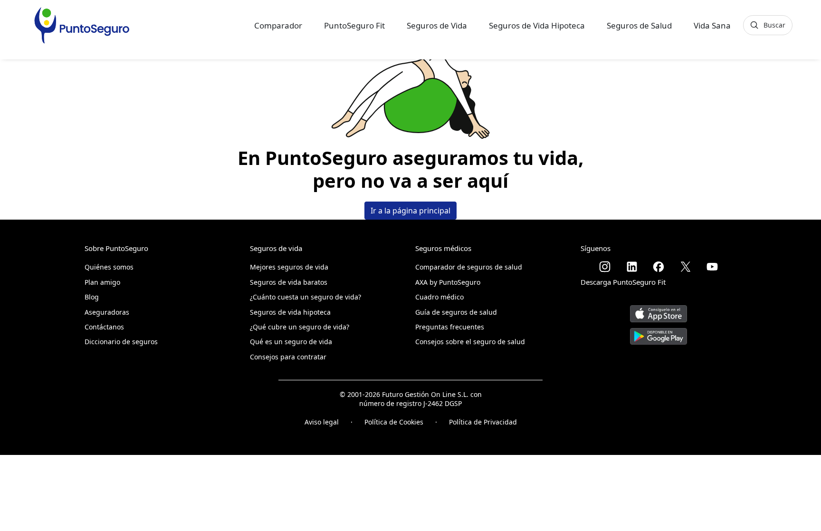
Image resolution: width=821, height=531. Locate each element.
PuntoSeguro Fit (354, 25)
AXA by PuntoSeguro (447, 282)
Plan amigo (102, 282)
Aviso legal (322, 421)
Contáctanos (104, 326)
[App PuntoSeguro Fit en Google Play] (658, 332)
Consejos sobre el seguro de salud (470, 341)
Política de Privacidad (483, 421)
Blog (92, 296)
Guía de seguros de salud (456, 312)
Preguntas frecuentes (449, 326)
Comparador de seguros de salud (468, 266)
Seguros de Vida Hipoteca (537, 25)
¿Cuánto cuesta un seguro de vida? (305, 296)
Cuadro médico (439, 296)
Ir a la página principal (410, 210)
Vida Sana (712, 25)
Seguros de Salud (639, 25)
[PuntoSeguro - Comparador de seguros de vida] (82, 25)
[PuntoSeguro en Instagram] (605, 266)
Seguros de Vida (437, 25)
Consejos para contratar (288, 356)
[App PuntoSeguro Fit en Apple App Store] (658, 310)
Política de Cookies (393, 421)
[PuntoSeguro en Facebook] (658, 266)
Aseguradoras (107, 312)
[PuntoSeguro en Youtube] (712, 266)
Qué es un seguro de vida (291, 341)
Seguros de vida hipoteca (290, 312)
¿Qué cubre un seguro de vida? (299, 326)
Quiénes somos (109, 266)
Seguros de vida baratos (288, 282)
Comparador (278, 25)
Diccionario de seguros (121, 341)
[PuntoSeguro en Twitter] (685, 266)
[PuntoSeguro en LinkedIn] (632, 266)
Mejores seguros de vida (289, 266)
